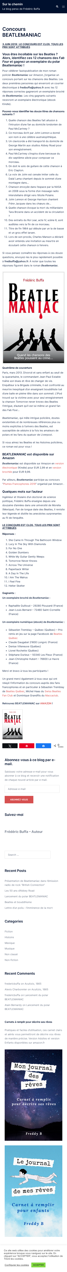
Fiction (9, 931)
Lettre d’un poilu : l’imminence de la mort (29, 907)
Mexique (10, 942)
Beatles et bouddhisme (18, 902)
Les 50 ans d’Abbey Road (19, 890)
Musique (9, 948)
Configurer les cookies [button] (17, 1265)
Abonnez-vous (19, 799)
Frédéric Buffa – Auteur (24, 832)
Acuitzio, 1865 (33, 983)
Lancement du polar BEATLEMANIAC (26, 896)
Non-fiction (11, 960)
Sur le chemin (12, 4)
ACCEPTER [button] (38, 1265)
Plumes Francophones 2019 (19, 483)
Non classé (11, 954)
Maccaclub (51, 695)
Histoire (9, 937)
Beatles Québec (15, 691)
